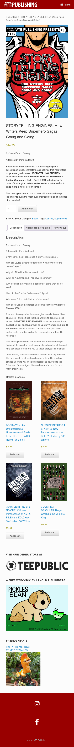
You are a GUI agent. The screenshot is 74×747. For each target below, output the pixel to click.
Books (16, 16)
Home (9, 16)
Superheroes (60, 218)
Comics (49, 218)
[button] (63, 30)
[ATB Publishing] (21, 5)
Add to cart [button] (15, 454)
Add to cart (27, 208)
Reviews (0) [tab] (60, 227)
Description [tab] (16, 227)
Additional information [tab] (38, 227)
